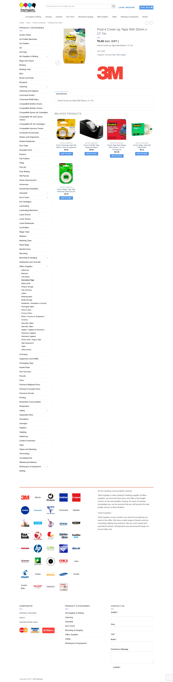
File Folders (24, 159)
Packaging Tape (26, 363)
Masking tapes (26, 297)
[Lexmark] (38, 561)
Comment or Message (119, 649)
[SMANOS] (51, 587)
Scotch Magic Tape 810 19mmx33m (142, 146)
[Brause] (51, 497)
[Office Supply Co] (51, 561)
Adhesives (25, 270)
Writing (22, 471)
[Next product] (147, 23)
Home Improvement (27, 180)
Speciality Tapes (27, 323)
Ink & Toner (70, 17)
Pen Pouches (25, 372)
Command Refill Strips (29, 99)
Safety (114, 17)
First (113, 624)
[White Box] (63, 587)
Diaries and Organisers (29, 137)
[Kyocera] (25, 561)
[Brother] (63, 497)
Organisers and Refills (28, 359)
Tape (21, 445)
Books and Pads (26, 78)
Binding (22, 65)
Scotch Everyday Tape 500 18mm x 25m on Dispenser (66, 146)
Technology (24, 454)
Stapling (22, 432)
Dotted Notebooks (27, 141)
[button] (126, 7)
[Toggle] (47, 56)
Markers (22, 236)
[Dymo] (38, 523)
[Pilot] (25, 574)
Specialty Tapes (27, 326)
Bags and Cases (26, 61)
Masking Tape (25, 240)
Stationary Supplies (28, 333)
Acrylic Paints (25, 35)
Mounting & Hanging (85, 17)
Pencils (22, 376)
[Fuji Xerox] (38, 536)
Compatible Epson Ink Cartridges (33, 112)
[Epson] (63, 523)
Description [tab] (61, 94)
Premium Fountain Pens (29, 389)
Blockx (38, 497)
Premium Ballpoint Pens (29, 385)
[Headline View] (76, 536)
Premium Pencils (26, 393)
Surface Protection (27, 441)
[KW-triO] (76, 548)
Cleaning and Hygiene (29, 91)
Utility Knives (26, 350)
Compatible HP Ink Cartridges (32, 124)
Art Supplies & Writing (33, 17)
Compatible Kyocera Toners (31, 128)
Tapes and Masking (27, 449)
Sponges (23, 423)
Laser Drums (25, 215)
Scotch (76, 574)
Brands (145, 17)
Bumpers (23, 82)
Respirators (24, 406)
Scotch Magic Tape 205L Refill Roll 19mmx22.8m (66, 190)
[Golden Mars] (63, 536)
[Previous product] (151, 23)
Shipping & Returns (27, 613)
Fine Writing (24, 171)
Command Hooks (27, 95)
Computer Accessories (29, 133)
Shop (28, 23)
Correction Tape (55, 23)
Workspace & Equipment (129, 17)
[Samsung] (63, 574)
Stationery (23, 436)
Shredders (23, 419)
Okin (76, 561)
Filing (21, 163)
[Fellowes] (76, 523)
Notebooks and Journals (30, 262)
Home (21, 23)
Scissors (24, 320)
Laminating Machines (28, 210)
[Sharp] (38, 587)
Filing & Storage (27, 287)
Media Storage (26, 300)
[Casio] (25, 510)
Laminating (24, 206)
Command (63, 510)
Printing (22, 398)
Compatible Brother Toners (30, 108)
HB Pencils (24, 176)
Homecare (23, 184)
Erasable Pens (25, 150)
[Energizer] (51, 523)
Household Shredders (28, 189)
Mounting (23, 253)
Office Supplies (102, 17)
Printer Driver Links (28, 622)
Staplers (23, 428)
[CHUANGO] (38, 510)
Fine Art (22, 167)
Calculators (25, 277)
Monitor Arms (25, 249)
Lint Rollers (24, 228)
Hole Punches (26, 290)
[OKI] (63, 561)
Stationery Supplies (28, 336)
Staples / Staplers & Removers (32, 330)
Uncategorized (25, 458)
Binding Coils (25, 69)
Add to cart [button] (66, 153)
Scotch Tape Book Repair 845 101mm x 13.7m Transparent (116, 147)
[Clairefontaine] (51, 510)
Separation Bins (26, 415)
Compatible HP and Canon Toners (31, 118)
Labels (23, 293)
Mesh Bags (24, 245)
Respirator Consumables (30, 402)
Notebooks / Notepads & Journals (33, 303)
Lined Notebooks (26, 223)
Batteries (24, 273)
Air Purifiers (24, 43)
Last (112, 634)
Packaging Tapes (27, 307)
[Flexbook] (25, 536)
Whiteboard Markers (28, 462)
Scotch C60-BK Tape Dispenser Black (91, 146)
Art (20, 48)
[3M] (110, 72)
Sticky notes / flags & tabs (31, 340)
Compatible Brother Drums (30, 104)
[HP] (38, 548)
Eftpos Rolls (25, 283)
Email (114, 639)
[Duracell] (25, 523)
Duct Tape (23, 146)
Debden (76, 510)
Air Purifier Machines (28, 39)
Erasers (22, 154)
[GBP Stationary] (51, 536)
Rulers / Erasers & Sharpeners (32, 316)
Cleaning (48, 17)
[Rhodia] (51, 574)
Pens (21, 380)
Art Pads (23, 52)
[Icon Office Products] (51, 548)
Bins (21, 74)
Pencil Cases (26, 310)
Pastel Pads (24, 367)
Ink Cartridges (25, 202)
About (22, 618)
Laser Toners (25, 219)
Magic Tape (24, 232)
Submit (116, 667)
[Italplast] (63, 548)
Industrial (59, 17)
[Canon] (76, 497)
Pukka (38, 574)
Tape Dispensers (27, 343)
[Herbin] (25, 548)
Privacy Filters (26, 313)
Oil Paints (23, 354)
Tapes (23, 346)
